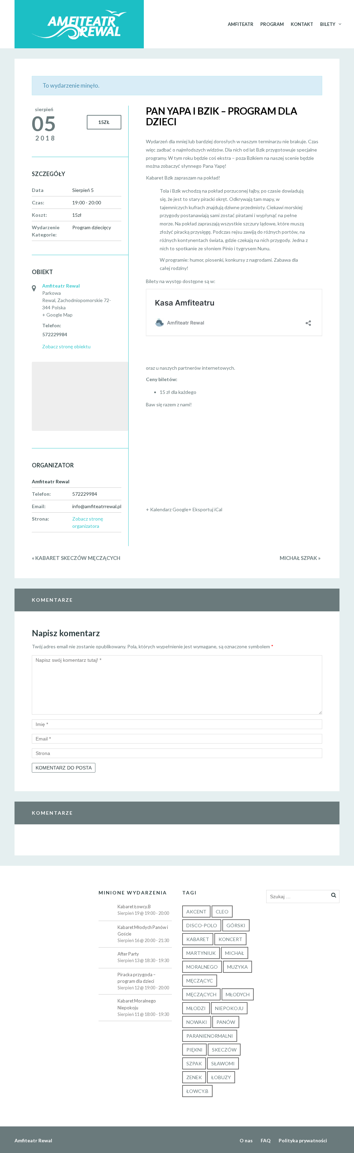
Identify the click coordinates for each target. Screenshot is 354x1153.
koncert (230, 939)
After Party (128, 954)
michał (234, 953)
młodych (238, 994)
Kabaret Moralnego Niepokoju (137, 1004)
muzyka (237, 967)
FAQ (266, 1140)
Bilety (327, 24)
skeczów (224, 1050)
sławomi (223, 1063)
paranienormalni (209, 1036)
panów (225, 1022)
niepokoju (229, 1008)
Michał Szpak (300, 558)
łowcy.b (197, 1091)
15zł (104, 122)
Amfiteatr (240, 24)
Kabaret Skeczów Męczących (76, 558)
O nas (246, 1140)
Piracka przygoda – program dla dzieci (137, 978)
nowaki (196, 1022)
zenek (194, 1077)
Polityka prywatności (303, 1140)
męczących (201, 994)
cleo (222, 911)
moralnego (202, 967)
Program (272, 24)
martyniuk (201, 953)
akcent (196, 911)
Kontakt (302, 24)
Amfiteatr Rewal (61, 286)
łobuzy (221, 1077)
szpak (194, 1063)
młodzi (196, 1008)
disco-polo (201, 925)
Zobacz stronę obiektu (66, 346)
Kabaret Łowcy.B (134, 906)
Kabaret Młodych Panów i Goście (143, 930)
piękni (194, 1050)
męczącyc (199, 981)
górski (235, 925)
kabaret (197, 939)
